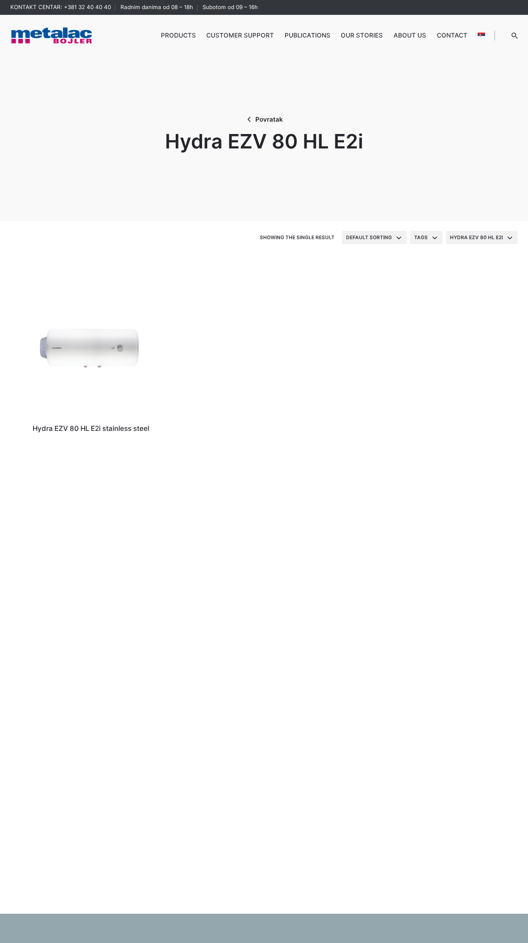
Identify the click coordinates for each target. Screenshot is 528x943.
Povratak (269, 119)
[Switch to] (481, 35)
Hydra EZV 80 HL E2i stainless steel (91, 428)
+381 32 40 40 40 (87, 7)
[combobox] (374, 237)
